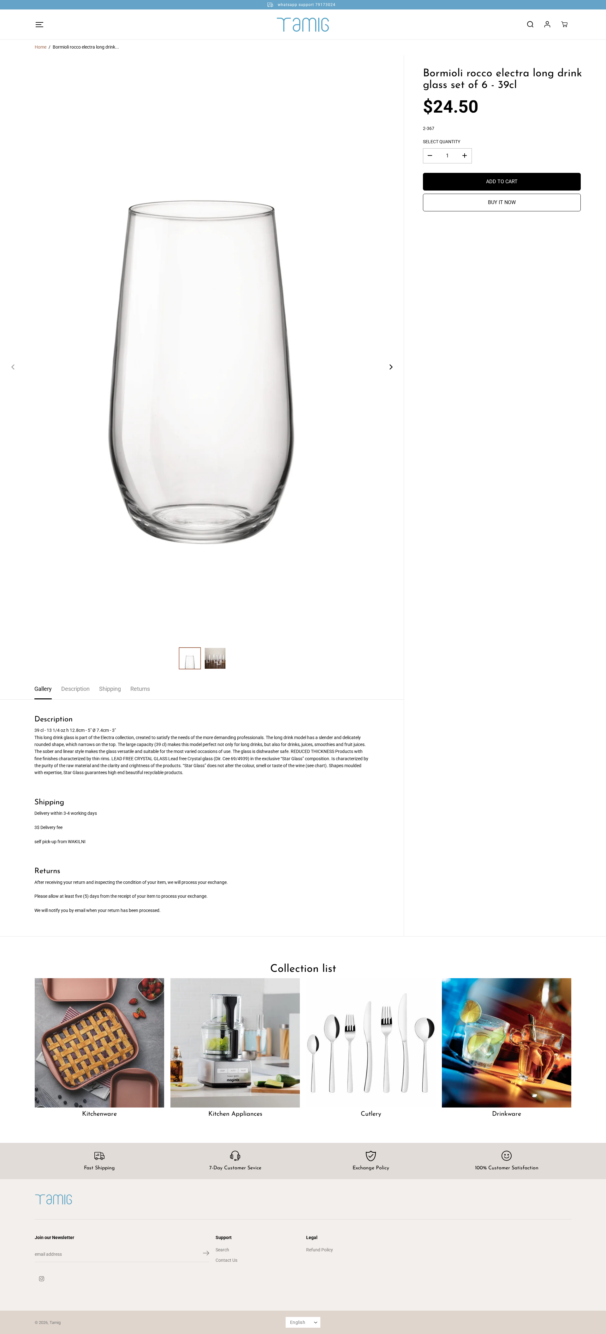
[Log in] (547, 24)
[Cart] (564, 24)
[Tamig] (303, 24)
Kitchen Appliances (235, 1114)
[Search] (530, 24)
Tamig (55, 1322)
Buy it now (502, 202)
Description (75, 688)
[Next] (390, 367)
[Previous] (13, 367)
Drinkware (506, 1114)
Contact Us (226, 1260)
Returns (140, 688)
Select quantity (441, 141)
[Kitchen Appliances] (235, 1043)
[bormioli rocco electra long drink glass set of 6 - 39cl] (202, 367)
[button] (39, 24)
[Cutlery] (371, 1043)
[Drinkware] (506, 1043)
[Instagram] (42, 1278)
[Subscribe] (206, 1254)
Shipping (110, 688)
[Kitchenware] (99, 1043)
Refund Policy (319, 1249)
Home (40, 47)
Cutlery (371, 1114)
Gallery (43, 688)
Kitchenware (99, 1114)
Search (222, 1249)
